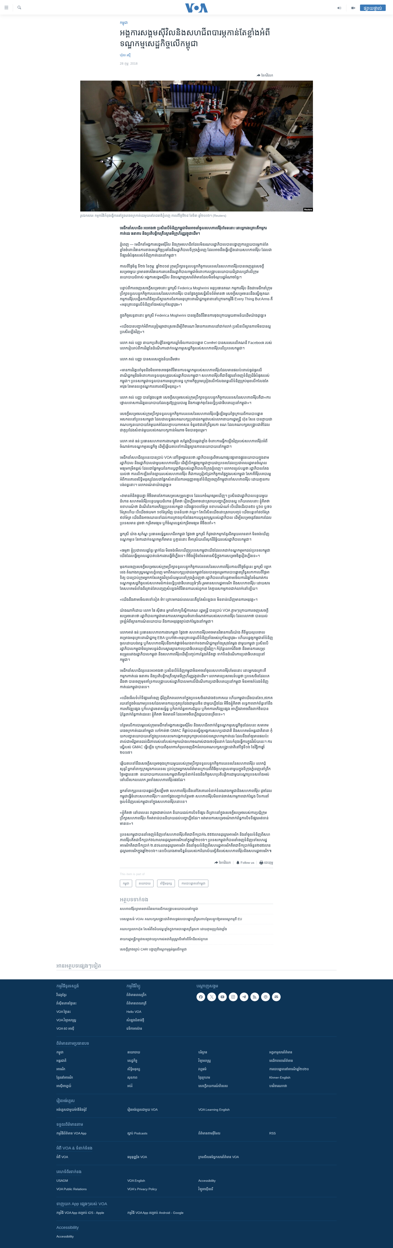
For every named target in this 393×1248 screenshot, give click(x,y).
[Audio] (339, 8)
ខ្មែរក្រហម (204, 1077)
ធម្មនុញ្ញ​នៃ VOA (137, 1157)
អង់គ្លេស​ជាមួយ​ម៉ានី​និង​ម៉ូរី (71, 1109)
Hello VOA (133, 1012)
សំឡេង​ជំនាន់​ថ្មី (135, 1020)
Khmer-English (279, 1077)
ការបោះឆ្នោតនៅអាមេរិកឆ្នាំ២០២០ (289, 1069)
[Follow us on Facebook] (200, 997)
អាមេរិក (60, 1069)
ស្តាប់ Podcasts (137, 1133)
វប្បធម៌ (202, 1069)
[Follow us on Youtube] (222, 997)
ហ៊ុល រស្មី (125, 55)
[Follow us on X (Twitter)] (211, 997)
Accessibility (207, 1180)
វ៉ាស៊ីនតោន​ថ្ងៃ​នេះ (66, 1003)
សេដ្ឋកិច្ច (132, 1060)
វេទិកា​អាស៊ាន (134, 1028)
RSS (272, 1133)
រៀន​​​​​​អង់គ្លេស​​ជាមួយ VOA (142, 1109)
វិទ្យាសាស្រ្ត (204, 1060)
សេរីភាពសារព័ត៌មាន (281, 1060)
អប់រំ (129, 1086)
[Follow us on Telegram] (244, 997)
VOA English (136, 1180)
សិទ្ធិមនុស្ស (133, 1069)
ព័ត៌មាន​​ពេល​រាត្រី (136, 1003)
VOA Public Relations (71, 1189)
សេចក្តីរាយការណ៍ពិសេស (213, 1086)
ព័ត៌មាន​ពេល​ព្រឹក (136, 995)
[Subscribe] (276, 997)
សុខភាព (132, 1077)
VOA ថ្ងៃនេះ (63, 1012)
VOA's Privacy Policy (142, 1189)
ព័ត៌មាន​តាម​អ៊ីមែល (209, 1133)
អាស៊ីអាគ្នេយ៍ (63, 1086)
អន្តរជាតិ (61, 1060)
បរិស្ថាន (202, 1052)
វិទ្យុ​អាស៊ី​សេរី (205, 1189)
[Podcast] (265, 997)
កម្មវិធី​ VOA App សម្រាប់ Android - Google (155, 1213)
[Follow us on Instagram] (233, 997)
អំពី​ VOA (62, 1157)
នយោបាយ (133, 1052)
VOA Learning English (214, 1109)
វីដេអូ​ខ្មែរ (61, 995)
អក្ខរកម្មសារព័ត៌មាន (280, 1052)
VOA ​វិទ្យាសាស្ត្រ (66, 1020)
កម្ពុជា (124, 23)
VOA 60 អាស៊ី (65, 1028)
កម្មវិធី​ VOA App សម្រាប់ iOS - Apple (80, 1213)
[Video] (353, 8)
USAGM (62, 1180)
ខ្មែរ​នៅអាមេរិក (64, 1077)
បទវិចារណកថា (278, 1086)
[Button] (265, 75)
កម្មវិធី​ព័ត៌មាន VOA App (71, 1133)
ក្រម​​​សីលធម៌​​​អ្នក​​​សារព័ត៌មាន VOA (218, 1157)
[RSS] (254, 997)
